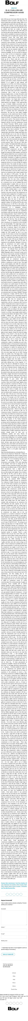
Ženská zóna (14, 989)
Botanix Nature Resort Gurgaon (12, 886)
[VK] (21, 894)
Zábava (14, 986)
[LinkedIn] (14, 894)
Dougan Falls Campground (8, 883)
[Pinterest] (17, 1003)
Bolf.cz (14, 8)
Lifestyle (14, 972)
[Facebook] (7, 894)
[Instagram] (21, 1003)
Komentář (3, 908)
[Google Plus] (17, 894)
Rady (14, 979)
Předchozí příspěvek (8, 965)
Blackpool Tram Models (10, 884)
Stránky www (4, 940)
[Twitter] (10, 894)
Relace (14, 982)
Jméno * (3, 927)
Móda (14, 976)
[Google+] (14, 1003)
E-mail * (3, 933)
